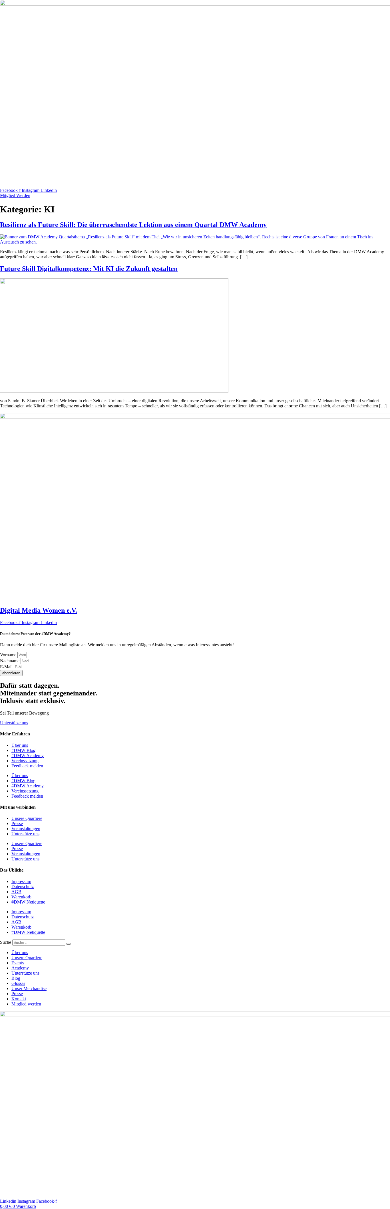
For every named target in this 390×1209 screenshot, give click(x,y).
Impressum (21, 881)
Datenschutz (22, 886)
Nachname (10, 660)
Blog (15, 978)
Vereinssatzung (25, 760)
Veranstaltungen (25, 828)
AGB (16, 891)
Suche (5, 942)
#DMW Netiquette (28, 902)
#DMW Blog (23, 750)
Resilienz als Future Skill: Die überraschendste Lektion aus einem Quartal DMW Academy (133, 224)
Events (17, 962)
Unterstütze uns (25, 833)
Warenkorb (21, 896)
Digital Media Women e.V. (38, 610)
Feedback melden (27, 765)
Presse (17, 823)
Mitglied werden (26, 1003)
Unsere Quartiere (26, 818)
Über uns (19, 745)
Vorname (8, 654)
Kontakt (18, 998)
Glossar (18, 983)
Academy (20, 967)
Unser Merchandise (29, 988)
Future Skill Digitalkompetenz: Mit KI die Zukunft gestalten (89, 268)
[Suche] (68, 944)
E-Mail (7, 666)
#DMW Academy (27, 755)
